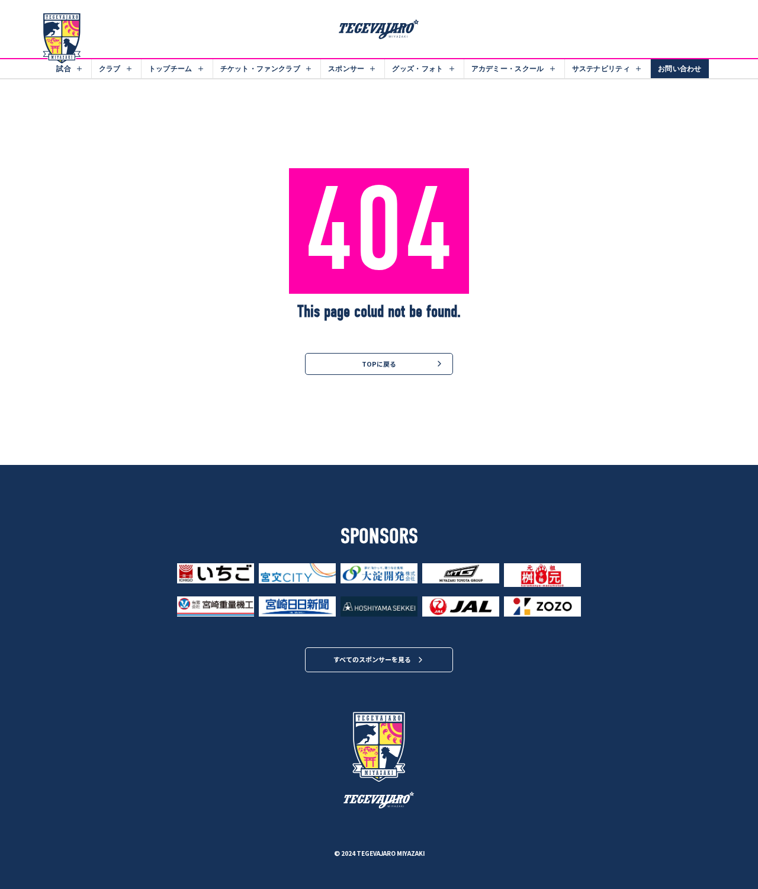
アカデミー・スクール (507, 68)
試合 (63, 68)
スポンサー (346, 68)
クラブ (110, 68)
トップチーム (170, 68)
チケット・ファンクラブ (260, 68)
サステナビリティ (601, 68)
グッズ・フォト (417, 68)
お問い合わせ (680, 68)
